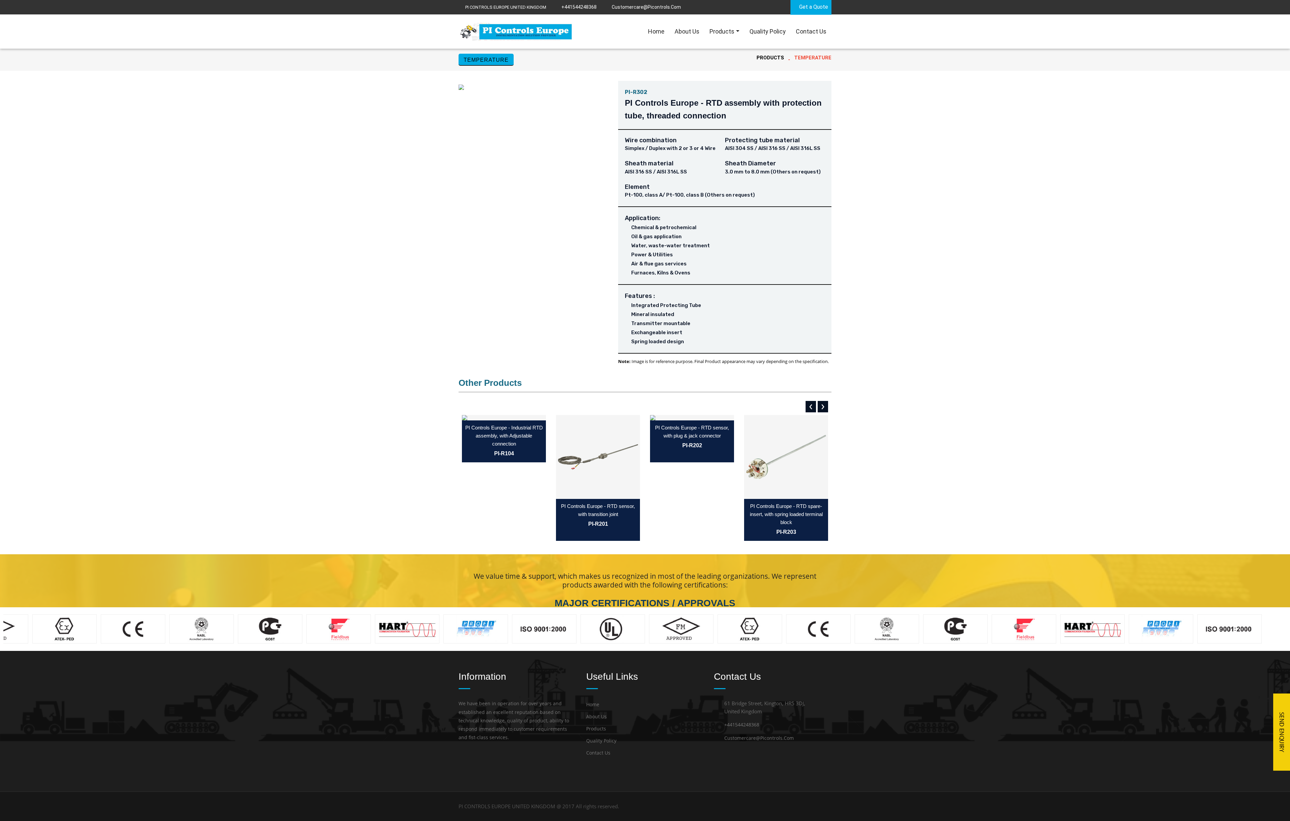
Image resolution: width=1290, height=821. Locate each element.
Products (722, 31)
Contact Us (811, 31)
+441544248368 (579, 7)
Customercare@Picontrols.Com (759, 738)
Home (656, 31)
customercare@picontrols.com (646, 7)
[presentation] (811, 406)
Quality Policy (767, 31)
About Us (687, 31)
